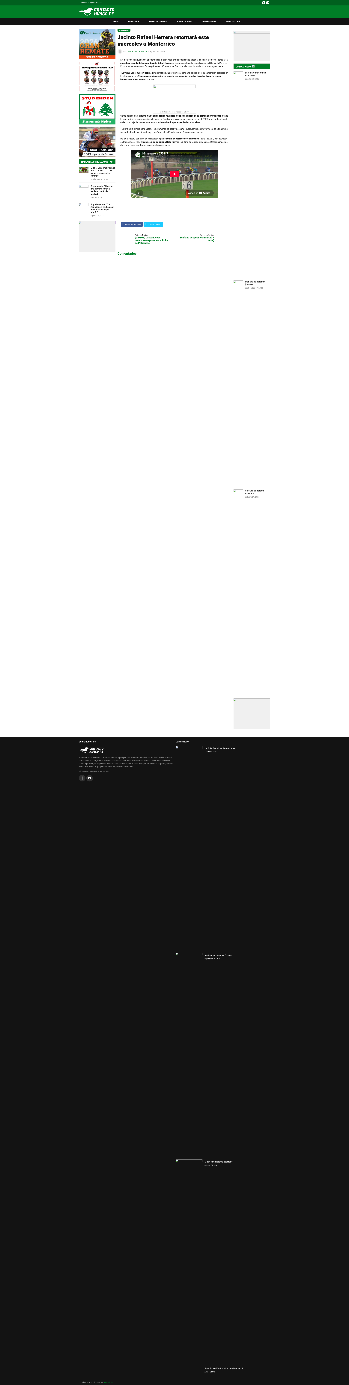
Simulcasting (233, 21)
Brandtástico (108, 1382)
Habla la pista (184, 21)
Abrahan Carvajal (138, 51)
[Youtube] (267, 2)
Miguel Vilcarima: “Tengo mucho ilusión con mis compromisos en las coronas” (103, 172)
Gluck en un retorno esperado (254, 492)
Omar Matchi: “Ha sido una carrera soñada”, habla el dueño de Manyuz (101, 190)
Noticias (133, 21)
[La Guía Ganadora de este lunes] (189, 848)
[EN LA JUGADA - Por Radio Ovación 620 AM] (252, 46)
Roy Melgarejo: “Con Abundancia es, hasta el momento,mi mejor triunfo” (102, 208)
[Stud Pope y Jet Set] (97, 236)
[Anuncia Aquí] (252, 713)
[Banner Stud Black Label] (97, 142)
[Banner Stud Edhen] (97, 109)
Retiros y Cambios (158, 21)
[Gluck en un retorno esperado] (189, 1261)
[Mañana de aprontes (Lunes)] (189, 1055)
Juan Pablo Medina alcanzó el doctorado (224, 1368)
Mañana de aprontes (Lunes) (255, 283)
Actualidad (124, 30)
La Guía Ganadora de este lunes (255, 74)
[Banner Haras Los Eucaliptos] (97, 44)
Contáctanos (209, 21)
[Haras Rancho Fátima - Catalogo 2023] (97, 76)
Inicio (115, 21)
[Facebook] (263, 2)
